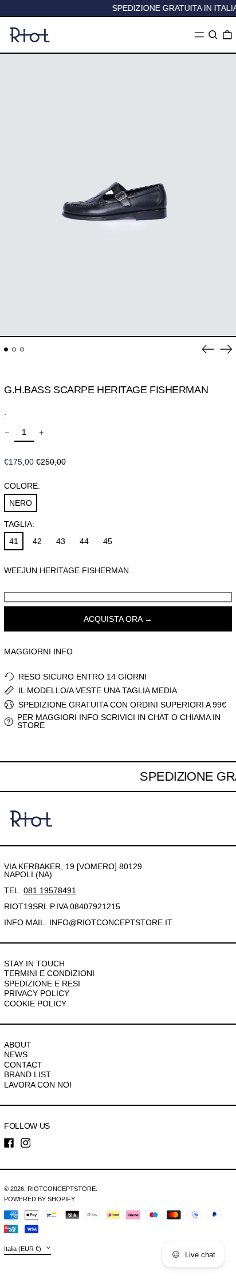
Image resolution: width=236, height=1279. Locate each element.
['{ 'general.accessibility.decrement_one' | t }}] (7, 433)
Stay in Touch (34, 963)
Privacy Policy (36, 993)
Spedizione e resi (42, 983)
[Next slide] (226, 349)
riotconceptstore (61, 1188)
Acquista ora (113, 618)
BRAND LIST (27, 1074)
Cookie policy (35, 1003)
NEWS (15, 1054)
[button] (213, 35)
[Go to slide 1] (6, 349)
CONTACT (23, 1064)
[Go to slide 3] (22, 349)
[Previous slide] (208, 349)
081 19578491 (49, 890)
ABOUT (18, 1044)
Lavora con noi (38, 1084)
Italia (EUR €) (23, 1248)
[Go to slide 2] (14, 349)
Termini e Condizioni (49, 973)
